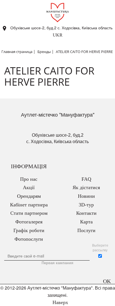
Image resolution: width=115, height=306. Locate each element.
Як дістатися (86, 187)
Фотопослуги (29, 239)
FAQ (86, 179)
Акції (29, 187)
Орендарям (29, 196)
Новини (86, 196)
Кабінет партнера (29, 205)
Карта (86, 222)
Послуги (86, 230)
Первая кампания (57, 263)
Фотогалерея (28, 222)
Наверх (59, 302)
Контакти (86, 213)
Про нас (28, 179)
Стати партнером (28, 213)
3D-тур (86, 205)
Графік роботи (28, 230)
